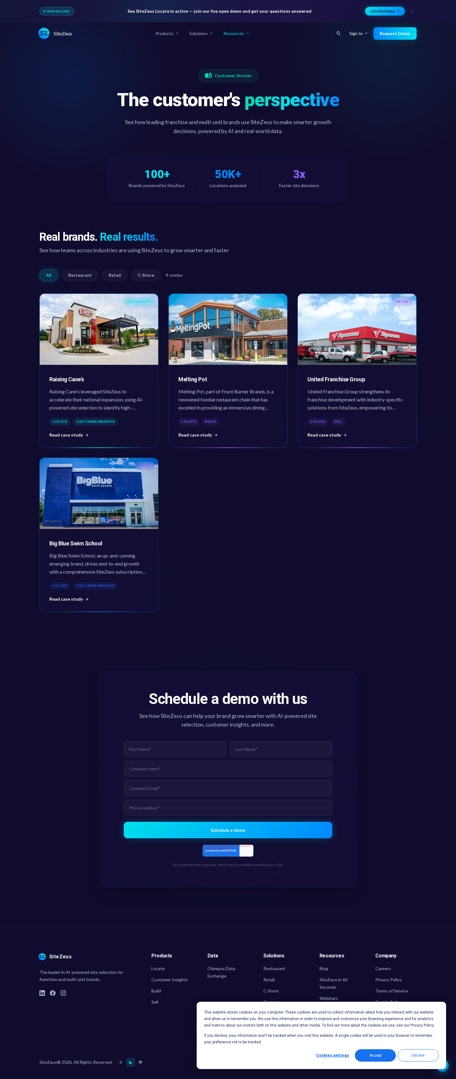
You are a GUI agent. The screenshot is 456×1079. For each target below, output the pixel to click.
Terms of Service (391, 990)
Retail (115, 275)
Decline (418, 1055)
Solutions (201, 33)
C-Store (146, 275)
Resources (236, 33)
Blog (324, 968)
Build (156, 990)
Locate (158, 968)
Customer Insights (169, 979)
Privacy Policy (388, 979)
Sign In (359, 33)
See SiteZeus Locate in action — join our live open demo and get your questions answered (219, 11)
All (48, 275)
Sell (154, 1002)
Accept (375, 1055)
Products (167, 33)
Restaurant (80, 275)
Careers (383, 968)
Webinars (329, 998)
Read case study (69, 434)
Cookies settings (332, 1055)
